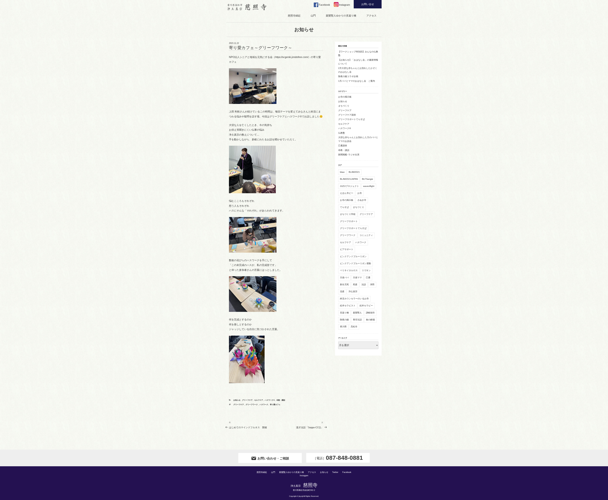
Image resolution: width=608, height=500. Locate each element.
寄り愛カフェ (275, 404)
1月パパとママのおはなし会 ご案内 (356, 81)
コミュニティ (366, 235)
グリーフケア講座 (347, 115)
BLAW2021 (354, 172)
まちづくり (343, 106)
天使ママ (357, 277)
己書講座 (342, 145)
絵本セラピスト (347, 305)
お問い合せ (367, 4)
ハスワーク (264, 404)
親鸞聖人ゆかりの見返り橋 (341, 15)
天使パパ (344, 277)
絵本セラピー (366, 305)
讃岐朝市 (370, 312)
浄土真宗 (352, 291)
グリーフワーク (252, 404)
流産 (342, 291)
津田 (372, 284)
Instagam (304, 476)
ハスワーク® (270, 400)
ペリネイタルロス (349, 270)
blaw (342, 172)
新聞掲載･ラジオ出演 (348, 154)
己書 (368, 277)
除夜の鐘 (344, 319)
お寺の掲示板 (345, 97)
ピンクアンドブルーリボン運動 (355, 263)
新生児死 (344, 284)
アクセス (371, 15)
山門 (313, 15)
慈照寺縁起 (294, 15)
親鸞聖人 (357, 312)
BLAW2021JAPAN (349, 179)
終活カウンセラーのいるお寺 (354, 298)
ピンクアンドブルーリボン (353, 256)
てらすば (344, 207)
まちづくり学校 (347, 214)
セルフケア (258, 400)
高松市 (354, 326)
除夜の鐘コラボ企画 (348, 76)
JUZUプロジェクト (349, 186)
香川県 (343, 326)
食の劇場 (370, 319)
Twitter (335, 472)
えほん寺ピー (346, 193)
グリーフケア (247, 400)
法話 (363, 284)
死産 (355, 284)
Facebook (346, 472)
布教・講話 (280, 400)
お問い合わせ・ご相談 (273, 458)
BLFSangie (367, 179)
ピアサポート (346, 249)
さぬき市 (361, 200)
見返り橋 (344, 312)
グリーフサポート (349, 221)
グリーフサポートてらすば (351, 119)
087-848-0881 (338, 458)
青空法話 (357, 319)
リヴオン (366, 270)
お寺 (359, 193)
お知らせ (236, 400)
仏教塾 (341, 133)
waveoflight (368, 186)
